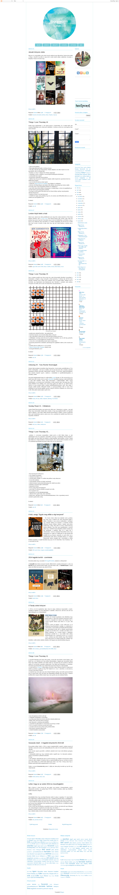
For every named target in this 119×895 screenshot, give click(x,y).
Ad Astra (29, 838)
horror (53, 851)
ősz (45, 864)
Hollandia (66, 873)
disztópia (44, 847)
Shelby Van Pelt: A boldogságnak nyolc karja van (82, 310)
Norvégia (46, 842)
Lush (62, 860)
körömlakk (77, 174)
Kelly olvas (81, 292)
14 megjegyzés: (48, 547)
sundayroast (43, 424)
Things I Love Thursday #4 (38, 122)
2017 (78, 190)
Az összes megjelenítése (86, 347)
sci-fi (43, 859)
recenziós (29, 860)
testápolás (45, 398)
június (79, 209)
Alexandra (38, 838)
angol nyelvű (40, 846)
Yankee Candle (71, 859)
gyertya (74, 862)
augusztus (80, 205)
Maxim (43, 842)
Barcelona (79, 871)
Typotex (51, 114)
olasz (57, 858)
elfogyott (66, 862)
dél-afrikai (48, 847)
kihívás (53, 854)
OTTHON (73, 45)
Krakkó (75, 873)
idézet (28, 854)
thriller (40, 863)
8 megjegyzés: (47, 422)
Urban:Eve (39, 667)
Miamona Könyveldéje (82, 306)
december (80, 196)
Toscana (62, 877)
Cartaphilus (52, 838)
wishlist (88, 179)
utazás (80, 179)
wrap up (55, 114)
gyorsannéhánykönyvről (45, 648)
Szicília (86, 875)
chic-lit (34, 648)
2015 (78, 194)
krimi (33, 856)
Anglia (69, 871)
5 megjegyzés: (47, 596)
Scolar (33, 843)
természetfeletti (30, 863)
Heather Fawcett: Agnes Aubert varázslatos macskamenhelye (82, 322)
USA (40, 843)
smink (41, 398)
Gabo (42, 266)
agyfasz (85, 167)
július (79, 207)
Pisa (77, 875)
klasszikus (29, 856)
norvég (40, 858)
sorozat (52, 266)
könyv (47, 114)
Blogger (62, 892)
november (80, 198)
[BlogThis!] (55, 112)
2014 (78, 273)
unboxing (50, 398)
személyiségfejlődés (49, 550)
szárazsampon (63, 865)
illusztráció (32, 854)
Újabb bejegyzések (34, 824)
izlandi (36, 854)
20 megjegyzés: (48, 774)
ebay (91, 859)
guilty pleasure (54, 849)
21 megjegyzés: (48, 112)
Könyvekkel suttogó (82, 339)
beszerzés (35, 114)
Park (55, 842)
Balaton (75, 871)
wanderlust (84, 179)
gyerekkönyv (29, 851)
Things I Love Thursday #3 (38, 274)
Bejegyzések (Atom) (53, 829)
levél (46, 856)
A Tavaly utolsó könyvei (37, 605)
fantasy (37, 648)
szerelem (44, 861)
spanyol (54, 859)
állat (35, 864)
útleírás (42, 864)
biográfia (56, 846)
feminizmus (29, 849)
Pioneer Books (51, 875)
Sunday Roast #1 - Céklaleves (39, 406)
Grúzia (90, 871)
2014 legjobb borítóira (49, 560)
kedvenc (43, 114)
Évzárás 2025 (82, 332)
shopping (84, 176)
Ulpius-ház (43, 843)
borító (34, 598)
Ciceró (57, 838)
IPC (57, 840)
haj (38, 398)
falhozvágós (53, 847)
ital (75, 172)
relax (81, 176)
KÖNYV (46, 45)
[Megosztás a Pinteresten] (59, 112)
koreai (67, 863)
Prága (31, 843)
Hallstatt (62, 873)
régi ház (40, 859)
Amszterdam (64, 871)
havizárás (39, 114)
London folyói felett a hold (38, 213)
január (79, 220)
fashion (70, 862)
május (79, 212)
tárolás (43, 863)
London (48, 266)
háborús (56, 851)
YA (47, 843)
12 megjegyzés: (48, 204)
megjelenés (85, 174)
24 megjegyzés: (48, 396)
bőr (36, 398)
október (80, 201)
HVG (55, 840)
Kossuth (32, 842)
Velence (81, 167)
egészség (62, 862)
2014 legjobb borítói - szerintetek (40, 557)
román (37, 859)
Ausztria (72, 871)
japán (39, 854)
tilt (35, 206)
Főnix (38, 840)
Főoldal (50, 824)
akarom (88, 167)
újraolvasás (39, 864)
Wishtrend (66, 859)
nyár (42, 858)
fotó (89, 169)
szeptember (80, 203)
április (79, 214)
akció (57, 843)
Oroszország (72, 875)
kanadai (43, 854)
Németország (51, 842)
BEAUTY (55, 45)
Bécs (83, 871)
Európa (31, 840)
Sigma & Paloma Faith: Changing (36, 347)
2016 (78, 192)
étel (33, 424)
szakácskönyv (30, 861)
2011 (78, 279)
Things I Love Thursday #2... (39, 432)
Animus (43, 838)
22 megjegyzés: (48, 355)
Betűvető (81, 318)
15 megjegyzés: (47, 646)
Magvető (39, 842)
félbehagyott (38, 849)
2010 (78, 281)
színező (47, 861)
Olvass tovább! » (32, 109)
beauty (34, 398)
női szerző (50, 858)
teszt (87, 178)
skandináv (46, 859)
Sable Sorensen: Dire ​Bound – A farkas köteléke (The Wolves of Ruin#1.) (82, 297)
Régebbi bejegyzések (67, 824)
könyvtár (37, 856)
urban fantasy (57, 266)
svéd (57, 859)
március (80, 216)
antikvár (45, 846)
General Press (46, 840)
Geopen (52, 840)
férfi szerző (37, 266)
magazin (53, 856)
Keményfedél (82, 331)
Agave (33, 838)
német (45, 858)
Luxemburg (81, 873)
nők (55, 858)
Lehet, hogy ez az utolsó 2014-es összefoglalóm (46, 784)
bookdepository (31, 847)
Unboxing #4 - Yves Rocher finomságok (43, 365)
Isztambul (71, 873)
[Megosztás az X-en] (57, 112)
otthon (38, 424)
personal (36, 819)
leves (36, 424)
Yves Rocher (55, 398)
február (79, 218)
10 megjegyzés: (48, 264)
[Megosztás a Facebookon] (58, 112)
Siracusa (82, 875)
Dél (27, 840)
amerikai (30, 845)
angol (34, 266)
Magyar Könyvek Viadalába (41, 183)
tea (68, 865)
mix (33, 206)
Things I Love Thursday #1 (38, 656)
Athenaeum (47, 838)
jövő (41, 854)
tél (45, 863)
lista (44, 776)
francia (34, 849)
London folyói (44, 218)
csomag (88, 859)
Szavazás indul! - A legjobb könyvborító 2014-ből (46, 743)
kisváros (56, 854)
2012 (78, 277)
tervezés (40, 819)
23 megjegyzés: (47, 505)
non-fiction (36, 858)
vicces (62, 266)
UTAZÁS (64, 45)
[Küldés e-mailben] (54, 112)
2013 (78, 275)
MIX (81, 45)
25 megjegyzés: (48, 817)
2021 (78, 188)
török (48, 863)
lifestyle (77, 863)
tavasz (53, 861)
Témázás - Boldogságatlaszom (82, 342)
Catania (85, 871)
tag (89, 176)
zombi (33, 864)
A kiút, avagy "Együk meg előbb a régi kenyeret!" (46, 514)
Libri (35, 842)
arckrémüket (51, 379)
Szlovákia (90, 875)
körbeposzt (88, 172)
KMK (52, 648)
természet (56, 861)
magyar (42, 550)
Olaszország (77, 167)
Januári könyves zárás (37, 52)
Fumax (35, 840)
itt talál (54, 377)
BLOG (38, 45)
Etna (88, 871)
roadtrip (34, 859)
